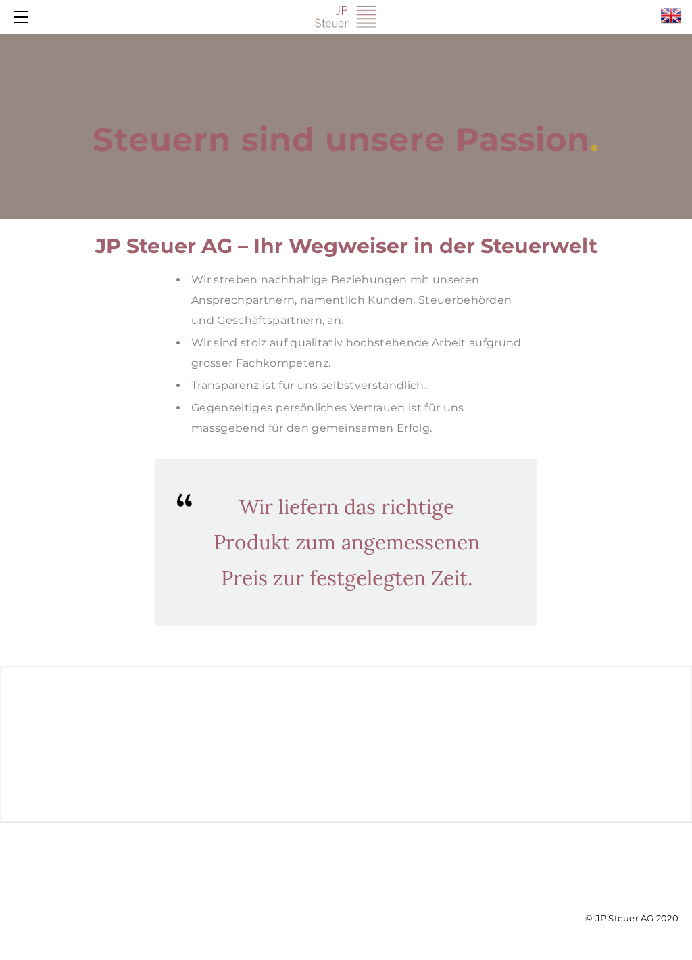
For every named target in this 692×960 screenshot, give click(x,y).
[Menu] (24, 16)
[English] (671, 16)
